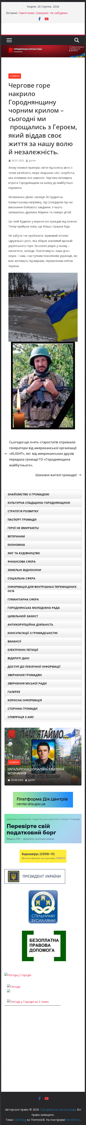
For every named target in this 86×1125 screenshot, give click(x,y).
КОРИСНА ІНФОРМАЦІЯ (25, 700)
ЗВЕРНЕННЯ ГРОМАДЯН (25, 675)
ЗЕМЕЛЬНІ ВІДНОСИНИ (24, 570)
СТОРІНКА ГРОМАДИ (23, 708)
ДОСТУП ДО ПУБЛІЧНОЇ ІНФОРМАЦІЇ (34, 666)
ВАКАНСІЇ (14, 641)
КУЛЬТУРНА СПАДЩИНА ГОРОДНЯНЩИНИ (39, 503)
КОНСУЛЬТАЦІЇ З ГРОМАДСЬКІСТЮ (33, 633)
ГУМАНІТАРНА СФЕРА (23, 599)
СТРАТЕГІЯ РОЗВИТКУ (23, 511)
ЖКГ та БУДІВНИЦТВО (24, 553)
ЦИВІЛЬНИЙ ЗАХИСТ (23, 616)
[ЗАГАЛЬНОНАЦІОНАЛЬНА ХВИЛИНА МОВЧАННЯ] (42, 730)
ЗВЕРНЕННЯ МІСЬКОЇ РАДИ (27, 683)
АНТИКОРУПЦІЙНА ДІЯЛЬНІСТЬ (30, 624)
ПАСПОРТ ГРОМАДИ (22, 519)
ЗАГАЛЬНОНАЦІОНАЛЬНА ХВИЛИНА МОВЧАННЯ (36, 771)
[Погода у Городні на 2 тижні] (28, 1002)
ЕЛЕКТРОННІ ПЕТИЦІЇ (23, 650)
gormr (32, 160)
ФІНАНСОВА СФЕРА (22, 561)
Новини (14, 76)
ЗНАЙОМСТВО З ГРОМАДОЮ (28, 494)
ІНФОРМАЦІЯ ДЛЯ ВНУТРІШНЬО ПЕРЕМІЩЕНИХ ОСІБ (42, 589)
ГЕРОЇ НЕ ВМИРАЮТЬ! (23, 528)
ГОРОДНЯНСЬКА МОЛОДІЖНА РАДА (34, 608)
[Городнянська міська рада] (43, 48)
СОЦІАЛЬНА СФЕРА (21, 578)
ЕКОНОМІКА (16, 545)
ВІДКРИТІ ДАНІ (18, 658)
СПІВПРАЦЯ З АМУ (21, 717)
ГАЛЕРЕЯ (14, 692)
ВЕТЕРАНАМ (16, 536)
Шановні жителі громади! (56, 475)
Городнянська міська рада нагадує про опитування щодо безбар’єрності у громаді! (48, 15)
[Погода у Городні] (17, 975)
